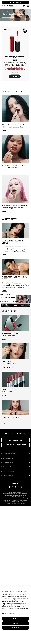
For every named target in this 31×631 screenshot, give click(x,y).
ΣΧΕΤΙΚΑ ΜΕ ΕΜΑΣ (7, 458)
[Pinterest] (21, 487)
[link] (15, 41)
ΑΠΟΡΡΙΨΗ (15, 623)
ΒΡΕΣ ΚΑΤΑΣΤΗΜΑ (7, 462)
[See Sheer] (16, 68)
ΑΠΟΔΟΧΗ (15, 619)
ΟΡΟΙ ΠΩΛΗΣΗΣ (22, 493)
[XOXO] (22, 68)
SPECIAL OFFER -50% (15, 2)
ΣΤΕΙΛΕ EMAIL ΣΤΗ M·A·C (15, 440)
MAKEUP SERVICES (7, 466)
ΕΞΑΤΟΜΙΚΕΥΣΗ (15, 628)
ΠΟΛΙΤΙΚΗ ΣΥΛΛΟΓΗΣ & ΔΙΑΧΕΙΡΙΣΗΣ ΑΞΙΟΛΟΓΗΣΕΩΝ (15, 496)
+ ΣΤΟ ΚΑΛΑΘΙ (15, 76)
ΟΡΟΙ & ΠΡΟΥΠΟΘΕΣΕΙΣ (9, 493)
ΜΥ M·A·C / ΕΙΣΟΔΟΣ (7, 475)
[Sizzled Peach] (11, 68)
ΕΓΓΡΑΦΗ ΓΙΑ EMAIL (7, 471)
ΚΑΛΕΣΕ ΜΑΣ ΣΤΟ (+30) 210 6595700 (15, 445)
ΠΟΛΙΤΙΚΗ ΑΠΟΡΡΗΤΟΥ (15, 492)
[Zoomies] (9, 68)
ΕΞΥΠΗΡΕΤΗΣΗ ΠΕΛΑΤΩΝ (9, 453)
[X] (12, 487)
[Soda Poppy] (14, 68)
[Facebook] (9, 487)
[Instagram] (18, 487)
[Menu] (28, 6)
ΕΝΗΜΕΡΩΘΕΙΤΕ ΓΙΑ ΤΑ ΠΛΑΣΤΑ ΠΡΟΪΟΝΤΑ (14, 498)
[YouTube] (15, 487)
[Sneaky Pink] (19, 68)
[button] (28, 6)
